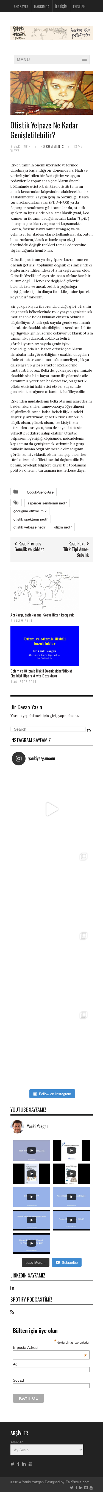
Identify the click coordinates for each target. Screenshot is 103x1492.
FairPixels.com (78, 1481)
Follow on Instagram (55, 1093)
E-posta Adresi (50, 1347)
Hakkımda (41, 6)
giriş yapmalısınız (65, 715)
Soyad (18, 1380)
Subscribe (70, 1262)
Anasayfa (21, 6)
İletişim (61, 6)
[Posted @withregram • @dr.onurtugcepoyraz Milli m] (51, 888)
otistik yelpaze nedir (29, 527)
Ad (15, 1364)
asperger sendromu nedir (47, 503)
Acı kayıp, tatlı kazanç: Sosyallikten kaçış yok (42, 615)
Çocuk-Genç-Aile (40, 492)
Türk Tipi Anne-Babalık (76, 552)
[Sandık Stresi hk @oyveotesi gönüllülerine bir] (51, 1047)
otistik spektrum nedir (30, 519)
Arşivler (16, 1441)
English (79, 6)
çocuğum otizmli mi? (29, 510)
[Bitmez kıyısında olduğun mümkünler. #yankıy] (51, 809)
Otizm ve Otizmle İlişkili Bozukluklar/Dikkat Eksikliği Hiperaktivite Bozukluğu (41, 673)
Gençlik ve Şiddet (29, 549)
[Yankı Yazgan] (51, 36)
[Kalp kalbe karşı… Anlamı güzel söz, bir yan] (51, 967)
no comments (52, 146)
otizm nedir (63, 527)
